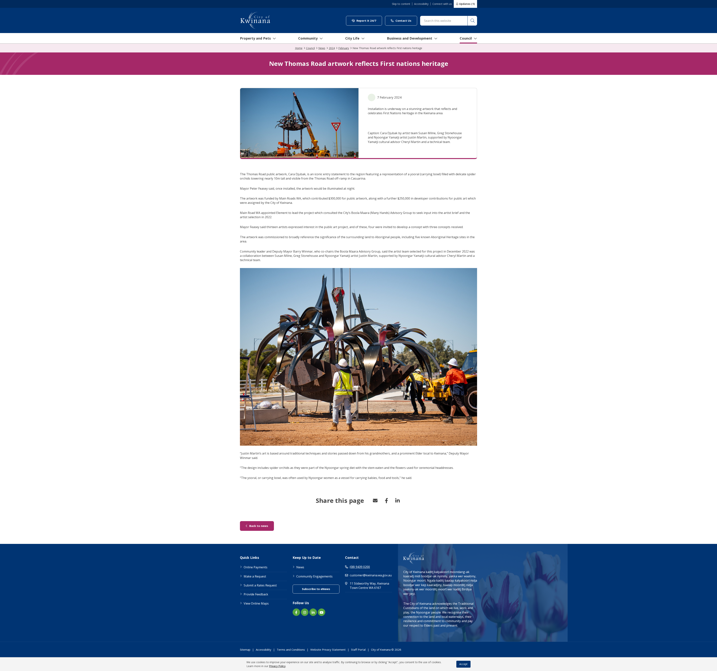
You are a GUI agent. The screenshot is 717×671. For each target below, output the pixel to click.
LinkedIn (397, 500)
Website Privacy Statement (328, 649)
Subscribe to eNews (320, 589)
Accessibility (421, 3)
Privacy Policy (277, 666)
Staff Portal (358, 649)
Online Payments (255, 567)
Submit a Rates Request (260, 585)
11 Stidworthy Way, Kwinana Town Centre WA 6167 (371, 585)
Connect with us (442, 3)
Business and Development (409, 38)
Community (308, 38)
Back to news (261, 526)
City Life (352, 38)
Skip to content (401, 3)
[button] (472, 21)
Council (466, 38)
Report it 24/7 (369, 20)
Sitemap (245, 649)
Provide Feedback (256, 594)
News (300, 567)
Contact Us (406, 20)
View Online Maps (256, 603)
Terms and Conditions (291, 649)
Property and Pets (255, 38)
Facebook (386, 500)
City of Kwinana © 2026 (386, 649)
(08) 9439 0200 (360, 567)
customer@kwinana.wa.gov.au (371, 575)
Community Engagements (314, 576)
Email (375, 500)
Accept (463, 664)
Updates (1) (467, 4)
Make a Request (255, 576)
